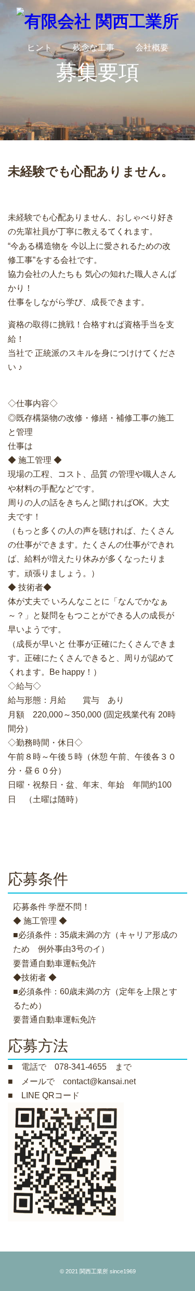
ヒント (39, 47)
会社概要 (151, 47)
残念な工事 (93, 47)
